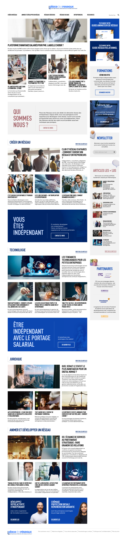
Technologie (106, 240)
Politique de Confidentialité (102, 531)
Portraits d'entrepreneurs (109, 212)
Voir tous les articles (81, 144)
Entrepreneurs (78, 15)
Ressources (90, 15)
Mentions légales (57, 531)
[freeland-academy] (104, 302)
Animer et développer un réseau (31, 15)
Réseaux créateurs (49, 15)
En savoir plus (66, 345)
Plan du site (115, 531)
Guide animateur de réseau (105, 24)
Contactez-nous (48, 128)
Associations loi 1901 (108, 202)
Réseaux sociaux (64, 15)
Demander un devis (104, 92)
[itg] (104, 276)
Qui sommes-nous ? (44, 531)
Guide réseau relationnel (104, 47)
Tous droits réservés (70, 531)
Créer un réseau (12, 15)
